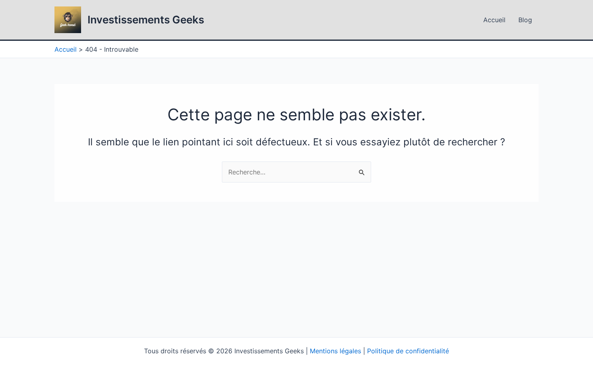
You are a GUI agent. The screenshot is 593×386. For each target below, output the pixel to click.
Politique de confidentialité (408, 351)
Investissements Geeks (146, 19)
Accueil (494, 20)
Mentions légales (335, 351)
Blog (525, 20)
